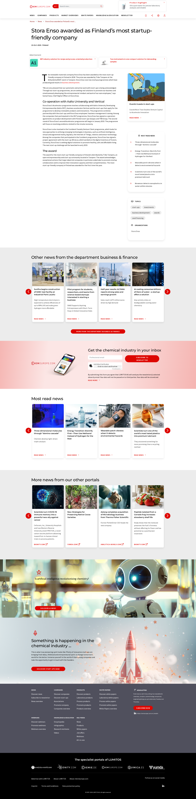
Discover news (36, 694)
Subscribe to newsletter (142, 358)
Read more (93, 380)
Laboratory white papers (109, 698)
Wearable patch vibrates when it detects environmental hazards (148, 163)
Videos (56, 733)
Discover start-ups (61, 698)
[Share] (152, 15)
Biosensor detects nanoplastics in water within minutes (148, 184)
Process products (83, 701)
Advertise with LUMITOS (40, 779)
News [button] (32, 15)
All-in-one (81, 740)
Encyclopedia (59, 722)
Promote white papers (108, 705)
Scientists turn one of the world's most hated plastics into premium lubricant (148, 174)
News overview (37, 701)
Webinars (80, 736)
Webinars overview (38, 729)
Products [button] (54, 15)
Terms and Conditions (49, 786)
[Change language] (158, 15)
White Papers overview (108, 709)
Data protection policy (71, 786)
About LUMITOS (60, 779)
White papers (82, 729)
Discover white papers (107, 694)
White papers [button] (87, 15)
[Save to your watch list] (145, 15)
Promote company (61, 705)
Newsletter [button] (126, 15)
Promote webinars (38, 725)
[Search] (101, 6)
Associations (59, 701)
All (55, 6)
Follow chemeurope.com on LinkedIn (147, 713)
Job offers (80, 733)
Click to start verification (107, 366)
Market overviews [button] (69, 15)
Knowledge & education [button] (107, 15)
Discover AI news (48, 608)
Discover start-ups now (48, 669)
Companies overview (62, 709)
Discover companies (61, 694)
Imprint (34, 786)
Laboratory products (85, 698)
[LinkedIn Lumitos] (163, 786)
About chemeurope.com (79, 779)
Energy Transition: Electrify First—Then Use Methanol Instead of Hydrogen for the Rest (148, 153)
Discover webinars (38, 722)
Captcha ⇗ (116, 369)
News (79, 722)
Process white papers (107, 701)
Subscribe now (143, 708)
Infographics (59, 725)
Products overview (84, 709)
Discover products (84, 694)
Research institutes (61, 729)
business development (71, 82)
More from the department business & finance (98, 331)
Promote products (84, 705)
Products (80, 725)
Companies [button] (42, 15)
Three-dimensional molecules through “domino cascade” (147, 143)
